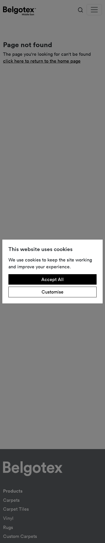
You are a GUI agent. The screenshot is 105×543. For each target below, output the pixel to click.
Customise (52, 292)
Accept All (52, 279)
